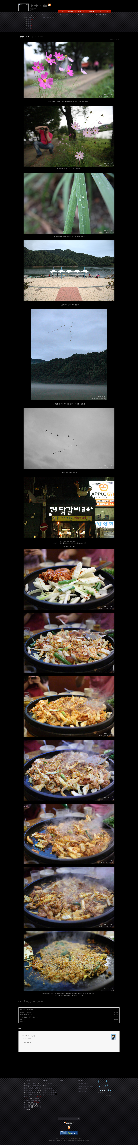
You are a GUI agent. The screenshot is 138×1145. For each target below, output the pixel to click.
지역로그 (67, 1138)
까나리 (64, 1140)
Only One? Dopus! (83, 1090)
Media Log (70, 11)
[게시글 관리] (27, 1001)
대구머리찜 (29, 1094)
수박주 (35, 1094)
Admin (99, 11)
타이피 (38, 1100)
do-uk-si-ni (81, 1085)
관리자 (76, 1138)
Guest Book (91, 11)
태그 (57, 1138)
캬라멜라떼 (35, 1085)
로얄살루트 (34, 1106)
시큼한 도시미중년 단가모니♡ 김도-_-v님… (85, 1087)
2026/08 (50, 1083)
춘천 (25, 1102)
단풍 (28, 1109)
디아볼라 (28, 1092)
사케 (28, 1106)
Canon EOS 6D (26, 1038)
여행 (32, 36)
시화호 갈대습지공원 (32, 1089)
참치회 (36, 1102)
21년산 (29, 1096)
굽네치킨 (31, 1098)
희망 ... (21, 1019)
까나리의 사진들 (39, 5)
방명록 (72, 1138)
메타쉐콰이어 (34, 1104)
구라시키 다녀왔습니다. (26, 1012)
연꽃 (33, 1096)
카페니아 (28, 1085)
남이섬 (21, 1021)
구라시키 (33, 1100)
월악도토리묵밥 (32, 1083)
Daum (77, 1140)
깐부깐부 (29, 1090)
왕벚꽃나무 (27, 1100)
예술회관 (34, 1092)
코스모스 (30, 1102)
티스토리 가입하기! (69, 1125)
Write (106, 11)
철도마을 (37, 1098)
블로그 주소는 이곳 (48, 17)
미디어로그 (61, 1138)
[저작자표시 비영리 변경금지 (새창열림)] (40, 1001)
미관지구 (35, 1090)
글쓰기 (80, 1138)
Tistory (87, 1140)
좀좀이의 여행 (82, 1091)
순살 (38, 1108)
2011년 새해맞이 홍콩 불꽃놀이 (28, 1017)
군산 (25, 1083)
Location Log (81, 11)
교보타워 (33, 1108)
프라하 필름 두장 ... (25, 1015)
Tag (63, 11)
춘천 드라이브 (24, 37)
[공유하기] (24, 1001)
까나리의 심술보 (83, 1083)
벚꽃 (27, 1087)
